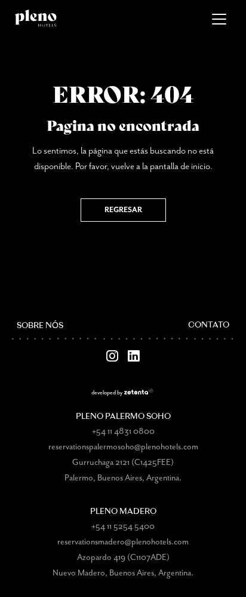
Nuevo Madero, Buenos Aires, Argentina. (123, 573)
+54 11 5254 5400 (123, 526)
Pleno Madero (123, 512)
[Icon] (112, 356)
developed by (106, 393)
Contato (208, 325)
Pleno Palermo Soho (123, 417)
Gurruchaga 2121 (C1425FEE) (123, 462)
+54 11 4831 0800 (123, 431)
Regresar (123, 210)
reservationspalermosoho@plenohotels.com (123, 447)
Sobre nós (40, 326)
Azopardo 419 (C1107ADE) (123, 557)
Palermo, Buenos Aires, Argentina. (123, 478)
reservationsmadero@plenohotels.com (123, 542)
